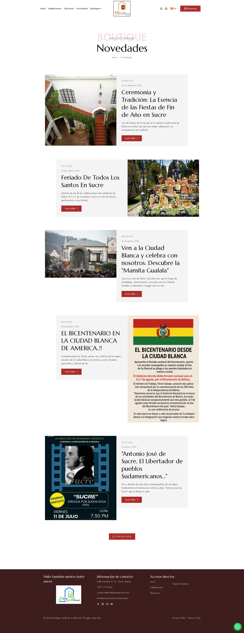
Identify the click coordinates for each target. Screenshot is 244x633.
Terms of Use (194, 618)
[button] (97, 8)
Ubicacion (155, 593)
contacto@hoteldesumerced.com (113, 592)
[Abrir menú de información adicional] (167, 8)
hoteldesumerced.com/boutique (112, 598)
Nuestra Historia (180, 584)
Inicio (114, 57)
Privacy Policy (179, 618)
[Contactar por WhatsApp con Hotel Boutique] (237, 626)
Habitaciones (156, 587)
